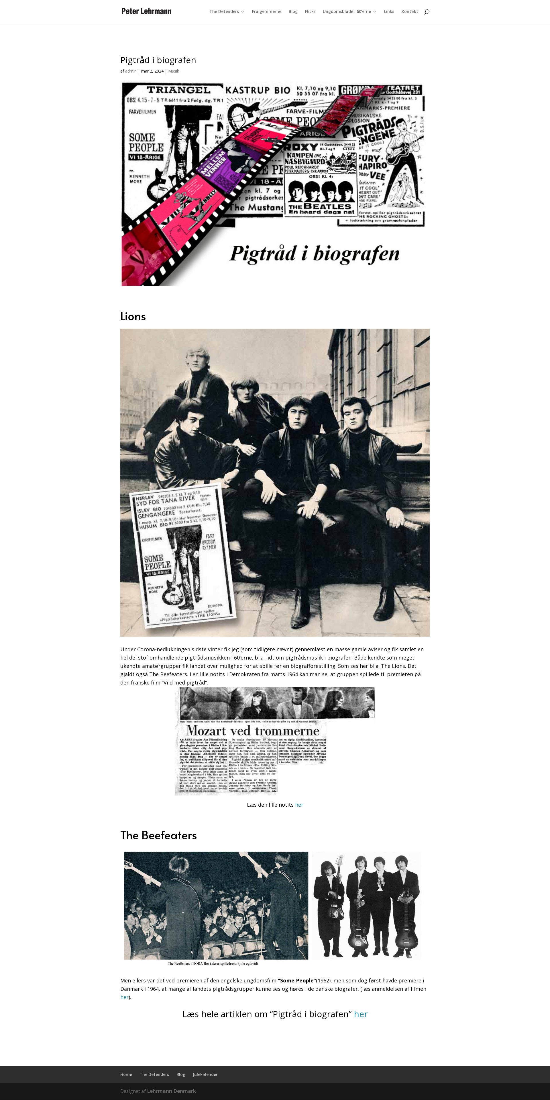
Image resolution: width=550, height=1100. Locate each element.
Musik (173, 71)
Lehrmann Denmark (171, 1091)
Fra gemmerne (266, 11)
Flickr (310, 11)
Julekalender (205, 1074)
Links (389, 11)
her (299, 804)
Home (126, 1074)
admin (131, 71)
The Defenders (224, 11)
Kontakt (410, 11)
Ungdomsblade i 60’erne (347, 11)
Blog (293, 11)
